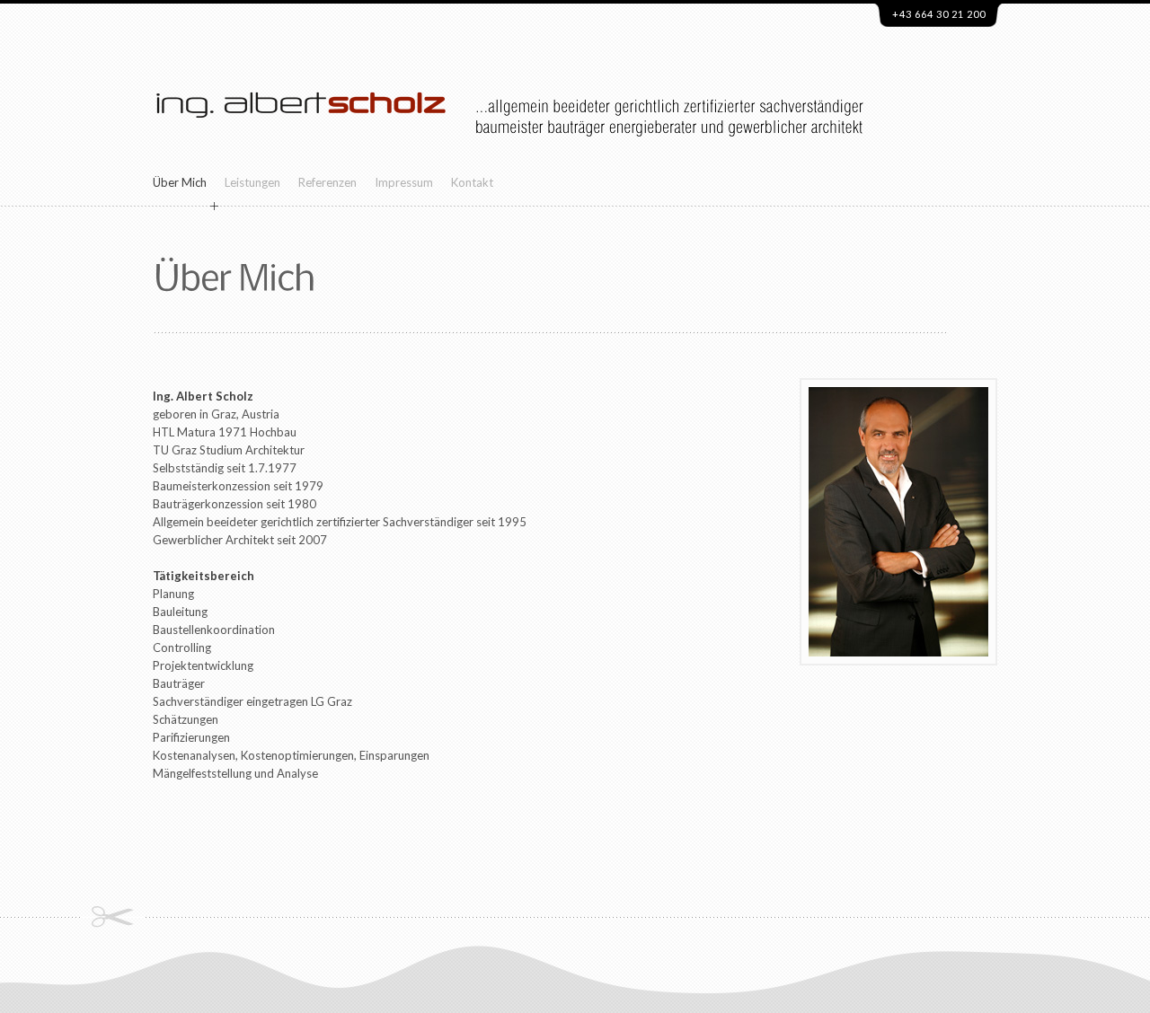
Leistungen (252, 182)
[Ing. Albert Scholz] (301, 161)
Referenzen (327, 182)
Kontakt (472, 182)
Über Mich (180, 182)
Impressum (404, 182)
